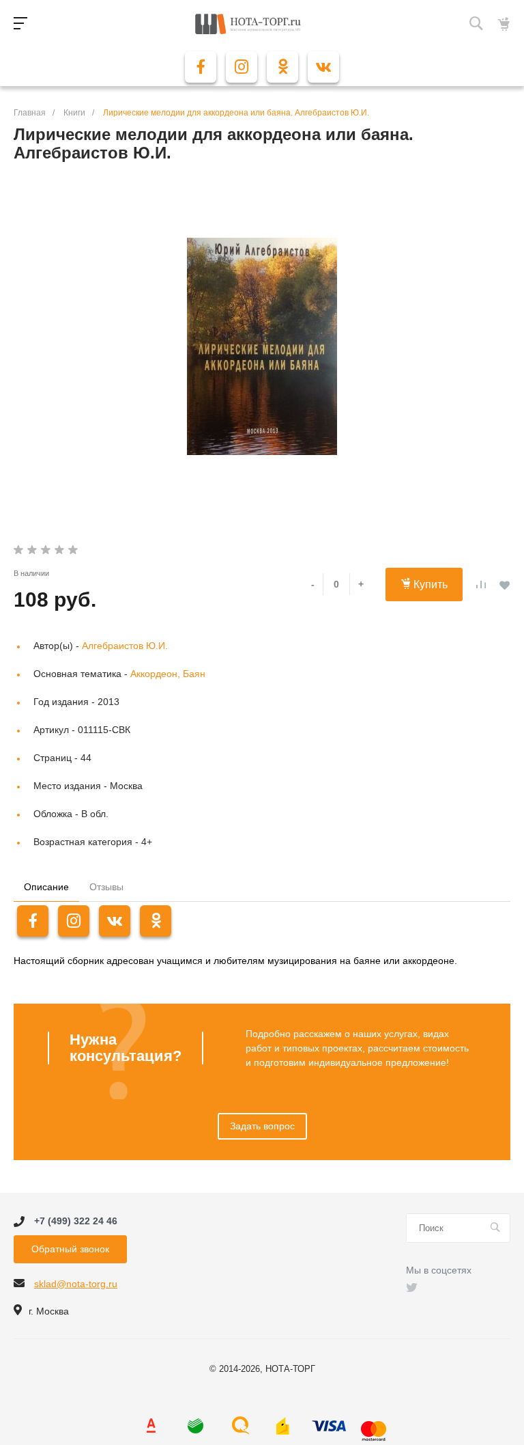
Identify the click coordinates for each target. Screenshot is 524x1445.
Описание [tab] (46, 886)
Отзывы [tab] (106, 886)
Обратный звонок (70, 1248)
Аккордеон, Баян (167, 673)
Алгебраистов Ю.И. (125, 645)
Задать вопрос (262, 1125)
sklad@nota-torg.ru (75, 1283)
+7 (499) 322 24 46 (75, 1221)
